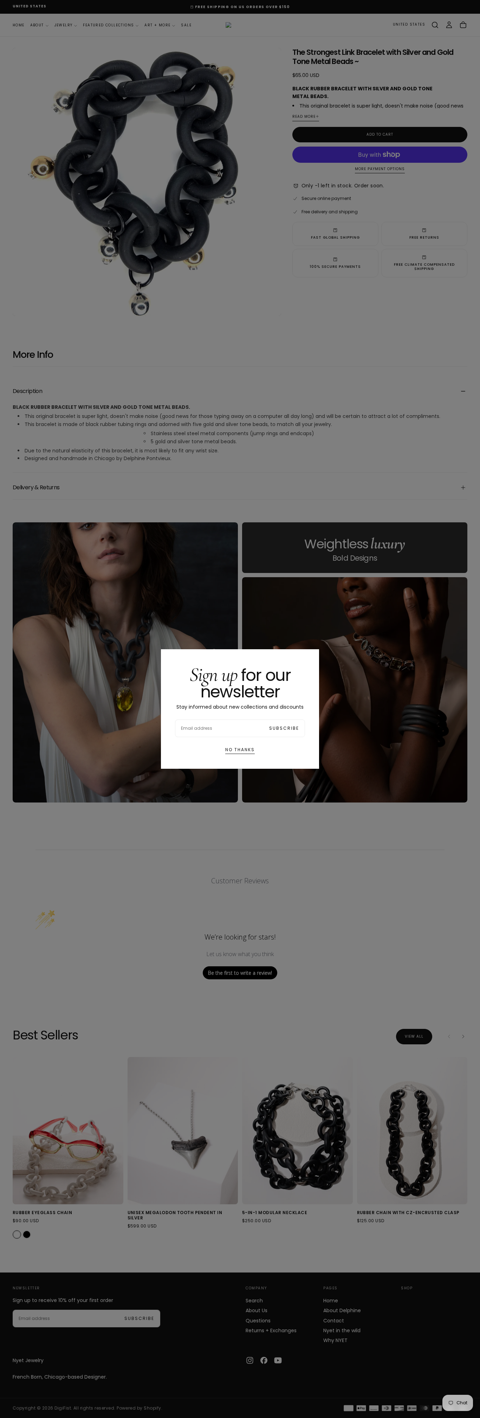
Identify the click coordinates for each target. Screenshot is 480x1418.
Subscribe (284, 728)
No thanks (240, 750)
